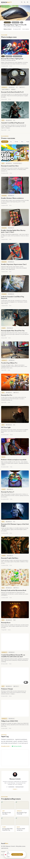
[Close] (24, 854)
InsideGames (11, 786)
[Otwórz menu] (27, 2)
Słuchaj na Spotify (17, 746)
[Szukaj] (21, 2)
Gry (11, 141)
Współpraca (4, 851)
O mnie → (15, 789)
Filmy (22, 141)
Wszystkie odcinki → (5, 746)
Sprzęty (16, 141)
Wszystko (4, 141)
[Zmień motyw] (24, 2)
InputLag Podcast (19, 786)
